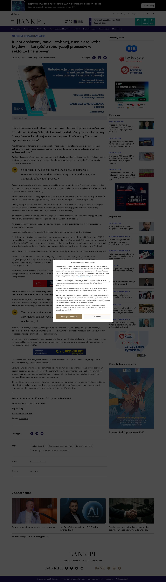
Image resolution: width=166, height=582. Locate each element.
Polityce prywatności (84, 276)
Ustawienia (97, 317)
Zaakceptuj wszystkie (69, 317)
